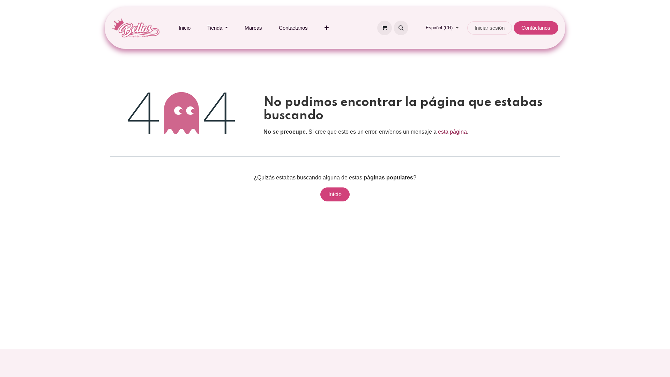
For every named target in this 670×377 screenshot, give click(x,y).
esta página (452, 132)
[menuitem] (184, 28)
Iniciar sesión (490, 28)
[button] (401, 28)
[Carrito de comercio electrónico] (384, 28)
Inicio (335, 194)
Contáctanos (535, 28)
